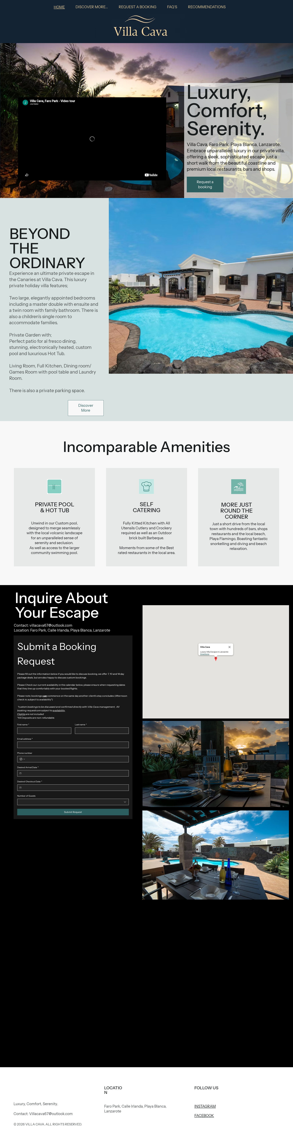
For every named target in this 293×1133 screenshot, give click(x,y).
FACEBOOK (204, 1115)
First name (23, 724)
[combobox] (73, 802)
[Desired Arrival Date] (20, 773)
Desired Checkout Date (29, 781)
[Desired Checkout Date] (20, 787)
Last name (81, 724)
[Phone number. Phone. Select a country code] (22, 759)
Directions (204, 654)
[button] (215, 659)
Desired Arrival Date (28, 767)
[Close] (229, 647)
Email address (25, 739)
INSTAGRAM (205, 1106)
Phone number (24, 753)
